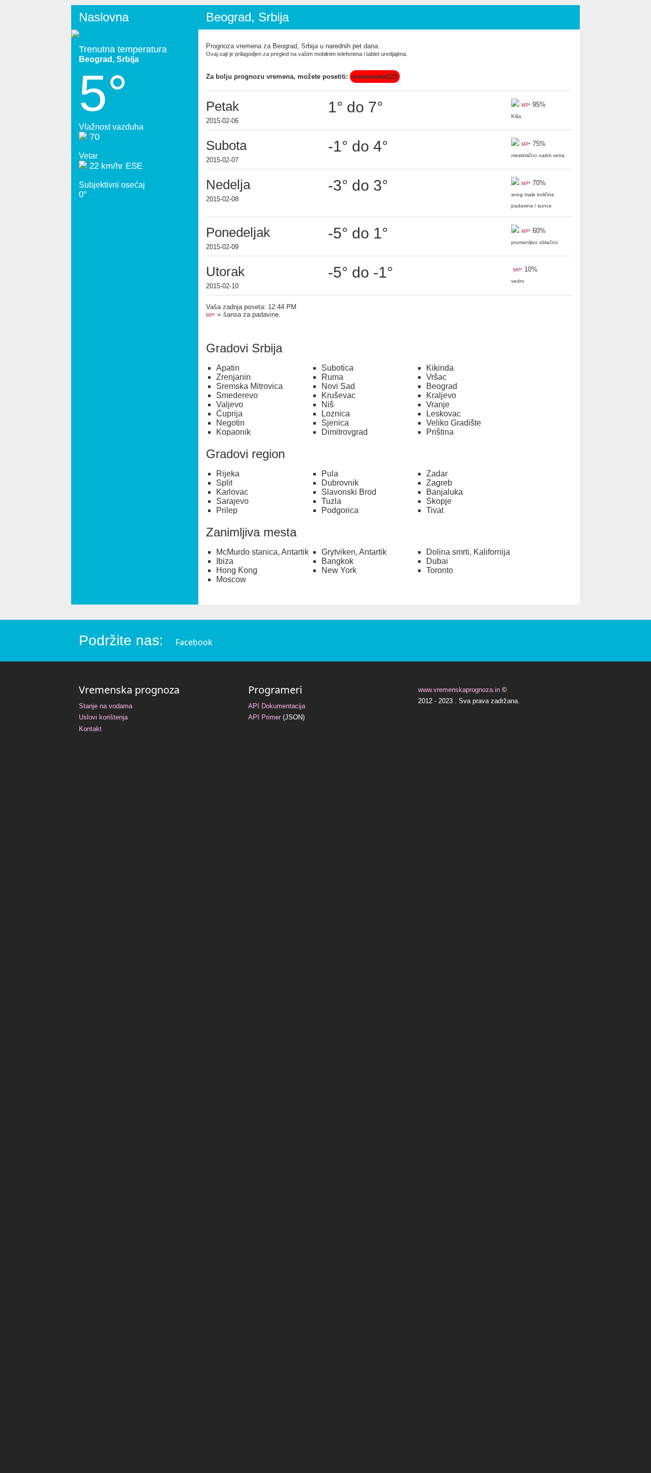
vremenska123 (374, 76)
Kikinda (440, 368)
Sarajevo (232, 501)
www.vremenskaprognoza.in (459, 690)
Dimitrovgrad (344, 432)
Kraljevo (441, 395)
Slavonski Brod (348, 492)
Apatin (228, 368)
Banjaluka (444, 492)
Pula (329, 473)
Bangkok (337, 561)
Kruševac (338, 395)
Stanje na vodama (105, 706)
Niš (327, 404)
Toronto (439, 570)
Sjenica (335, 422)
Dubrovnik (340, 482)
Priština (440, 432)
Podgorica (340, 510)
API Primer (264, 717)
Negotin (230, 422)
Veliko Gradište (453, 422)
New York (339, 570)
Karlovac (232, 492)
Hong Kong (236, 570)
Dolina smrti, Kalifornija (468, 552)
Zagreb (439, 482)
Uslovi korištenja (103, 717)
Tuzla (331, 501)
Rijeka (228, 473)
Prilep (227, 510)
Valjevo (229, 404)
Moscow (231, 579)
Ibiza (224, 561)
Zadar (437, 473)
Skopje (439, 501)
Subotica (337, 368)
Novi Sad (338, 386)
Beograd (441, 386)
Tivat (434, 510)
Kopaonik (233, 432)
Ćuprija (229, 413)
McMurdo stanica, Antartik (262, 552)
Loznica (335, 413)
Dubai (437, 561)
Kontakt (90, 729)
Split (224, 482)
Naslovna (104, 17)
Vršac (436, 377)
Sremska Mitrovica (249, 386)
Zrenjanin (233, 377)
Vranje (438, 404)
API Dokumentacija (276, 706)
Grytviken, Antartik (354, 552)
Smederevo (237, 395)
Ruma (332, 377)
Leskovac (443, 413)
